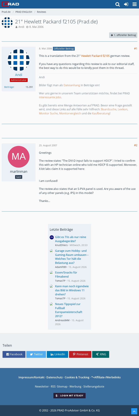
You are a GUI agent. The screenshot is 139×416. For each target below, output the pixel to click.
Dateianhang (72, 85)
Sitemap (62, 386)
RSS (53, 386)
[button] (134, 4)
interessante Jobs (50, 97)
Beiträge (9, 87)
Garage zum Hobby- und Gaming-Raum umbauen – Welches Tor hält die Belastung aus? (71, 257)
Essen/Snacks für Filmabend (66, 274)
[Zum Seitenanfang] (134, 411)
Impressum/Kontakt (31, 377)
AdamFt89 (60, 267)
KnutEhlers (61, 245)
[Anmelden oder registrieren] (126, 4)
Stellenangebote (93, 386)
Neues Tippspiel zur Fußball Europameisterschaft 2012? (68, 310)
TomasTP (60, 280)
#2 (135, 145)
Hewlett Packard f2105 (95, 56)
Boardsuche (108, 109)
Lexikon (122, 109)
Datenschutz (54, 377)
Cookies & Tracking (77, 377)
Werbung (75, 386)
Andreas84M (62, 320)
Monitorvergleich (70, 113)
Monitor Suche (48, 113)
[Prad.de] (10, 4)
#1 (135, 48)
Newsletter (42, 386)
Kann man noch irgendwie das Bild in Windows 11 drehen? (72, 290)
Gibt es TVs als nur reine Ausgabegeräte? (70, 239)
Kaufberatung (101, 113)
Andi (21, 27)
